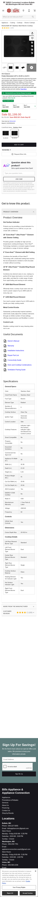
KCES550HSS (11, 123)
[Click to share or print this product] (32, 33)
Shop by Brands (8, 813)
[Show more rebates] (35, 106)
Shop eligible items (8, 100)
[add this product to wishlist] (32, 38)
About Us (5, 805)
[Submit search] (33, 17)
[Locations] (23, 10)
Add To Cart (19, 144)
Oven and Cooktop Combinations (20, 365)
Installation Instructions (16, 350)
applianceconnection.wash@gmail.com (16, 849)
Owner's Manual (13, 341)
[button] (3, 10)
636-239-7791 (13, 844)
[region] (19, 882)
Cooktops (19, 22)
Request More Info (20, 154)
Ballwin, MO (6, 823)
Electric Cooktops (30, 22)
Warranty (11, 346)
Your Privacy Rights (19, 887)
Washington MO (15, 4)
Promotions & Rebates (10, 800)
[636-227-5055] (29, 10)
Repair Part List (13, 355)
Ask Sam (19, 179)
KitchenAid (13, 121)
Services (5, 803)
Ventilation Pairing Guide (17, 370)
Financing (5, 808)
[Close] (35, 871)
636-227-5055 (13, 826)
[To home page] (13, 10)
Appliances (5, 22)
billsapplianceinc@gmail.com (18, 828)
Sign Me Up (19, 774)
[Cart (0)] (34, 10)
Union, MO (6, 862)
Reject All (10, 893)
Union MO (28, 4)
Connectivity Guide (14, 360)
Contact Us (6, 810)
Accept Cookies (28, 893)
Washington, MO (8, 841)
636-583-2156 (13, 865)
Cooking (12, 22)
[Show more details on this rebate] (34, 93)
